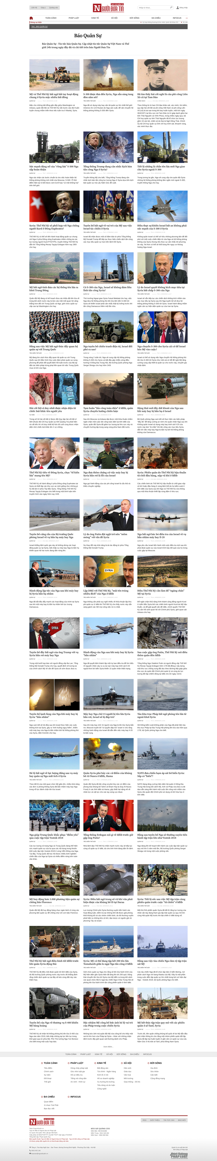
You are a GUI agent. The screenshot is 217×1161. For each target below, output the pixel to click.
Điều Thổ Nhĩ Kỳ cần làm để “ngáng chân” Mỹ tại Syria (160, 592)
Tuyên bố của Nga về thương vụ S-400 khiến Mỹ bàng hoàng (53, 1024)
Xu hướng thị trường (105, 1082)
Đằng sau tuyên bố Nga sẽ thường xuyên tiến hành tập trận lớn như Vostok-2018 (162, 836)
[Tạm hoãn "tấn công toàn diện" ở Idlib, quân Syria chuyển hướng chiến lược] (108, 389)
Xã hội (114, 18)
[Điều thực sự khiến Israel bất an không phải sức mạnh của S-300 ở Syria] (162, 206)
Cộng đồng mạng (157, 1078)
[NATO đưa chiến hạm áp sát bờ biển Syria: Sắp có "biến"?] (162, 754)
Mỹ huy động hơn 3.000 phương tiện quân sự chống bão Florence (54, 901)
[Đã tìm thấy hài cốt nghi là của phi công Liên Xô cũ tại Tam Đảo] (162, 75)
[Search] (171, 7)
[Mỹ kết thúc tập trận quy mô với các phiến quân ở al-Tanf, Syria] (162, 1003)
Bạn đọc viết (49, 1109)
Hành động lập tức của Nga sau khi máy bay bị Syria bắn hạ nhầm (53, 592)
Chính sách (141, 101)
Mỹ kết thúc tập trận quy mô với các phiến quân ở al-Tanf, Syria (161, 1024)
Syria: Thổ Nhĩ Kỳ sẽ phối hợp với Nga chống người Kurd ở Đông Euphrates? (54, 227)
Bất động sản (102, 1068)
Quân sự (32, 101)
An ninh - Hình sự (78, 1082)
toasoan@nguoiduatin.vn (39, 1153)
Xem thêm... (108, 1047)
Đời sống (134, 18)
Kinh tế (95, 18)
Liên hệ (34, 8)
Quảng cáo (53, 8)
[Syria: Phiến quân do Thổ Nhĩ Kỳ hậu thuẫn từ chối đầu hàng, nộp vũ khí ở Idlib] (162, 453)
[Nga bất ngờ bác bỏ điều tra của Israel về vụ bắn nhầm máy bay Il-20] (162, 515)
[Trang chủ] (108, 7)
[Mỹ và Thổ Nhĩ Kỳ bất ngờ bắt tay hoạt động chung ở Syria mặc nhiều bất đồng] (54, 75)
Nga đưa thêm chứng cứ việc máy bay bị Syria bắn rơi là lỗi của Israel (105, 474)
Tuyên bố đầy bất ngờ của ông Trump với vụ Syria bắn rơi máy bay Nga (53, 654)
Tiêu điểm (48, 1068)
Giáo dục (127, 1071)
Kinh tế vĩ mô (102, 1075)
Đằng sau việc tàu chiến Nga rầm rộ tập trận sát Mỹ (162, 962)
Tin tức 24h (169, 1120)
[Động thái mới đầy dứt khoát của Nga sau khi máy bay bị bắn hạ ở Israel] (162, 389)
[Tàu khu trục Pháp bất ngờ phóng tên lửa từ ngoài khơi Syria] (162, 694)
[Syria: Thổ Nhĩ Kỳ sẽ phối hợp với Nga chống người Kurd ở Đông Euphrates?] (54, 206)
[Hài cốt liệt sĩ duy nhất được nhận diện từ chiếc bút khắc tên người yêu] (54, 389)
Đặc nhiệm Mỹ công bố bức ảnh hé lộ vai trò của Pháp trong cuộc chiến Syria (108, 1024)
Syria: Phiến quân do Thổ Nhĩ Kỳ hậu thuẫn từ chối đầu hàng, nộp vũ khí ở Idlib (161, 474)
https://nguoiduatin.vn (36, 1128)
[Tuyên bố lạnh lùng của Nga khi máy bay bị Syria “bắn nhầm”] (54, 694)
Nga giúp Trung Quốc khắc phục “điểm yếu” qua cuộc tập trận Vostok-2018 (54, 836)
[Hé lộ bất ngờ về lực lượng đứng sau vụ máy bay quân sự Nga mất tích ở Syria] (54, 754)
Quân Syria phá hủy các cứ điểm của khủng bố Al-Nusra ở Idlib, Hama (107, 775)
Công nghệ (101, 1089)
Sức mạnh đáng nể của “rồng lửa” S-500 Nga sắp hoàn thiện (53, 168)
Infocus (177, 18)
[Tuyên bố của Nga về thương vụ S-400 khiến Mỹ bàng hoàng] (54, 1003)
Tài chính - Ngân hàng (106, 1071)
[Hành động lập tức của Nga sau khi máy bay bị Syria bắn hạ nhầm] (54, 571)
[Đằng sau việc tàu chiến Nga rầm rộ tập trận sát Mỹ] (162, 941)
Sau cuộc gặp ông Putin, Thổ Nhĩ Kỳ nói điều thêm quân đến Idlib (162, 654)
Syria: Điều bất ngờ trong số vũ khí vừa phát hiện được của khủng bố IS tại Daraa (108, 901)
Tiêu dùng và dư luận (106, 1085)
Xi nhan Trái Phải (51, 1105)
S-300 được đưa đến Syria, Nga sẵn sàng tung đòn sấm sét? (108, 96)
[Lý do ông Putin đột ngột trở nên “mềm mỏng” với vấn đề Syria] (108, 515)
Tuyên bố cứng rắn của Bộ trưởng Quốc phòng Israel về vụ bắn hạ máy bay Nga (51, 536)
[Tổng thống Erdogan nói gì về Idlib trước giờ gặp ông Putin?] (108, 815)
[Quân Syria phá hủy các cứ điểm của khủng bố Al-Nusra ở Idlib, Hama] (108, 754)
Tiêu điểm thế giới (89, 101)
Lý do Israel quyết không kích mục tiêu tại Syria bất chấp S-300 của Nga (161, 289)
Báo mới (182, 1120)
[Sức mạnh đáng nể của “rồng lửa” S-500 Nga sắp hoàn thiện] (54, 147)
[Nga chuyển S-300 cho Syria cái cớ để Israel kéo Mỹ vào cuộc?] (162, 327)
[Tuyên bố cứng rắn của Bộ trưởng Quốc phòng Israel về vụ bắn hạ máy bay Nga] (54, 515)
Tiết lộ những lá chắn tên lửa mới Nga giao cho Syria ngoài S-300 (161, 168)
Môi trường (128, 1078)
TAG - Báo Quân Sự (39, 26)
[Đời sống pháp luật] (161, 1156)
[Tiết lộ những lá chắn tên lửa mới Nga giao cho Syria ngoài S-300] (162, 147)
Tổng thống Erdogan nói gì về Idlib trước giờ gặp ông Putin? (108, 836)
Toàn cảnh (50, 18)
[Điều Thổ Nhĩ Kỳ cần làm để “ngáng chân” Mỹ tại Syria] (162, 571)
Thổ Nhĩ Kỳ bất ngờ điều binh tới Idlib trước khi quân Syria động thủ (54, 962)
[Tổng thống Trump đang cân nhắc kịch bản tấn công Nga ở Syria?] (108, 147)
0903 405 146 (35, 1150)
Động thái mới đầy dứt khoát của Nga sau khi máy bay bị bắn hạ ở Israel (160, 410)
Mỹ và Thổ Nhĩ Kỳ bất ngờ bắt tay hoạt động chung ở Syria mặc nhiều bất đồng (53, 96)
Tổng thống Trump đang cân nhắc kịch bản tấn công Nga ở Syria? (107, 168)
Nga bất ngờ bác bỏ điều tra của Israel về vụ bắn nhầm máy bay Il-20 (161, 536)
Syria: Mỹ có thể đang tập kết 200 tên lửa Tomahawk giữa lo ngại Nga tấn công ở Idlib (108, 962)
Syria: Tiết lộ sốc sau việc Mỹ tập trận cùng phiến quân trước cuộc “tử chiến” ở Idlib (161, 901)
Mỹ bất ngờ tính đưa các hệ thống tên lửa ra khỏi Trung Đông (53, 289)
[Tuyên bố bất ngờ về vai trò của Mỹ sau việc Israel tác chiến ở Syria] (108, 206)
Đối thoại (47, 1078)
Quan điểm (48, 1102)
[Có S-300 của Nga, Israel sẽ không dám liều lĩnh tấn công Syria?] (108, 268)
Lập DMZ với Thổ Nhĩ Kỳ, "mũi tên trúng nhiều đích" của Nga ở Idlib (105, 592)
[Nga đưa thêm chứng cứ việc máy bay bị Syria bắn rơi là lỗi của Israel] (108, 453)
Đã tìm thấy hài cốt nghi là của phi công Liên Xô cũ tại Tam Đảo (162, 96)
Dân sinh (127, 1068)
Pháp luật (74, 18)
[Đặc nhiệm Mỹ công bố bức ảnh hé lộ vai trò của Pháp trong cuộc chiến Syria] (108, 1003)
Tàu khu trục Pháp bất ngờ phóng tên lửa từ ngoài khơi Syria (161, 715)
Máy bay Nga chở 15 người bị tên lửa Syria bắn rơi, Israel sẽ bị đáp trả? (106, 715)
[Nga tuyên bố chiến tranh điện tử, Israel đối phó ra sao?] (108, 327)
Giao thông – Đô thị (132, 1082)
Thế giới (47, 1082)
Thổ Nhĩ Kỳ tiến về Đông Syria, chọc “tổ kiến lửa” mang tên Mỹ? (54, 474)
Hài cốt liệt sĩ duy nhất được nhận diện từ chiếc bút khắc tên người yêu (52, 410)
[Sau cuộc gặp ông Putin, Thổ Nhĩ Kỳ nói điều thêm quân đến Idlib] (162, 633)
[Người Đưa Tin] (75, 1121)
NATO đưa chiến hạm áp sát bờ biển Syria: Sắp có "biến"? (161, 775)
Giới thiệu (155, 1120)
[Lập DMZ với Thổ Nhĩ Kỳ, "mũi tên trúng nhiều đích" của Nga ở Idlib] (108, 571)
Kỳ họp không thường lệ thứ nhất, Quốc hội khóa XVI (121, 22)
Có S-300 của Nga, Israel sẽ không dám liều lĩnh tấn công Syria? (107, 289)
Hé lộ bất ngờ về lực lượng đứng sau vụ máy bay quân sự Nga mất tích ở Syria (53, 775)
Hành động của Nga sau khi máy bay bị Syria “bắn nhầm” (108, 654)
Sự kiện (32, 415)
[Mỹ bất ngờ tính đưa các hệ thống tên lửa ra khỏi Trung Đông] (54, 268)
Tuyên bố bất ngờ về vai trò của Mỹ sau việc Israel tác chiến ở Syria (107, 227)
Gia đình (154, 1068)
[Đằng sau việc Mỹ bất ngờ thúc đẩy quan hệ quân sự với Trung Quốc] (54, 327)
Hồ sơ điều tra (77, 1075)
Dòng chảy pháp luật (79, 1068)
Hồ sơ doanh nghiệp (105, 1078)
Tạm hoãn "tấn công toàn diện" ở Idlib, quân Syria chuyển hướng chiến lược (108, 410)
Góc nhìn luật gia (78, 1071)
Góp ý (43, 8)
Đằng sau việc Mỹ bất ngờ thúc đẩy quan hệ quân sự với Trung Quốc (53, 348)
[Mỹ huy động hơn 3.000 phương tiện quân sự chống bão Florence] (54, 880)
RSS (144, 1120)
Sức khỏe (154, 1071)
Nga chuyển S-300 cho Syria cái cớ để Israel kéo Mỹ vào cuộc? (161, 348)
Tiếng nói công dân (79, 1078)
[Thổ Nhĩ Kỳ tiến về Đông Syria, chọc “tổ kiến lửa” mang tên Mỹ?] (54, 453)
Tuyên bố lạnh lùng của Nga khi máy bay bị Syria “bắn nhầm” (53, 715)
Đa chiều (156, 18)
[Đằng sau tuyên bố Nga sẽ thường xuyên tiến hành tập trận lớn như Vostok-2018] (162, 815)
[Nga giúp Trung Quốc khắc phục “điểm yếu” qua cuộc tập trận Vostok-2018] (54, 815)
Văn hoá (127, 1075)
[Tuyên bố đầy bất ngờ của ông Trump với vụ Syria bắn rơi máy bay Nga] (54, 633)
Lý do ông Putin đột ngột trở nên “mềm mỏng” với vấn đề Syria (105, 536)
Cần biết (153, 1075)
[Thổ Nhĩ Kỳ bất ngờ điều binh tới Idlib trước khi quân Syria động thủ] (54, 941)
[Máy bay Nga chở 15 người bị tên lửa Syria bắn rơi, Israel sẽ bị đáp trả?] (108, 694)
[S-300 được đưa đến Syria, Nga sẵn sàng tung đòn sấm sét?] (108, 75)
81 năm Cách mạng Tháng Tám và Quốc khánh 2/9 (161, 22)
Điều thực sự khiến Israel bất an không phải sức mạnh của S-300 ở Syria (162, 227)
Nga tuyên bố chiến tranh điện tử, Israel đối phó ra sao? (107, 348)
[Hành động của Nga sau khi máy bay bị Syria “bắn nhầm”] (108, 633)
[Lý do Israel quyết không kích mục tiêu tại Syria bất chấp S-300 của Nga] (162, 268)
